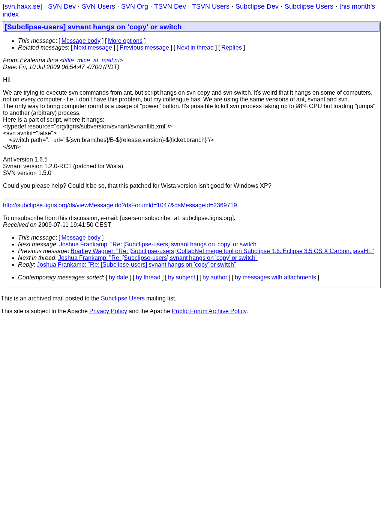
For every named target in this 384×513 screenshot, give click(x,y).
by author (214, 277)
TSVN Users (211, 6)
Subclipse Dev (257, 6)
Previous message (144, 47)
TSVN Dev (170, 6)
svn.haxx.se (22, 6)
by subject (181, 277)
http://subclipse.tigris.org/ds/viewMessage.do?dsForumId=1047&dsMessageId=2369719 (120, 205)
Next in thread (195, 47)
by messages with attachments (275, 277)
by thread (148, 277)
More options (125, 41)
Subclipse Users (309, 6)
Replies (231, 47)
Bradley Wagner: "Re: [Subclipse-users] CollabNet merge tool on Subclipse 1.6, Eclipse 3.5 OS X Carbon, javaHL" (222, 251)
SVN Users (98, 6)
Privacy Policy (108, 311)
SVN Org (134, 6)
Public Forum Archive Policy (209, 311)
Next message (93, 47)
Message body (81, 41)
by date (118, 277)
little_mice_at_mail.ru (91, 60)
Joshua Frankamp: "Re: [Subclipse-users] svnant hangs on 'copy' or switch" (159, 244)
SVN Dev (62, 6)
